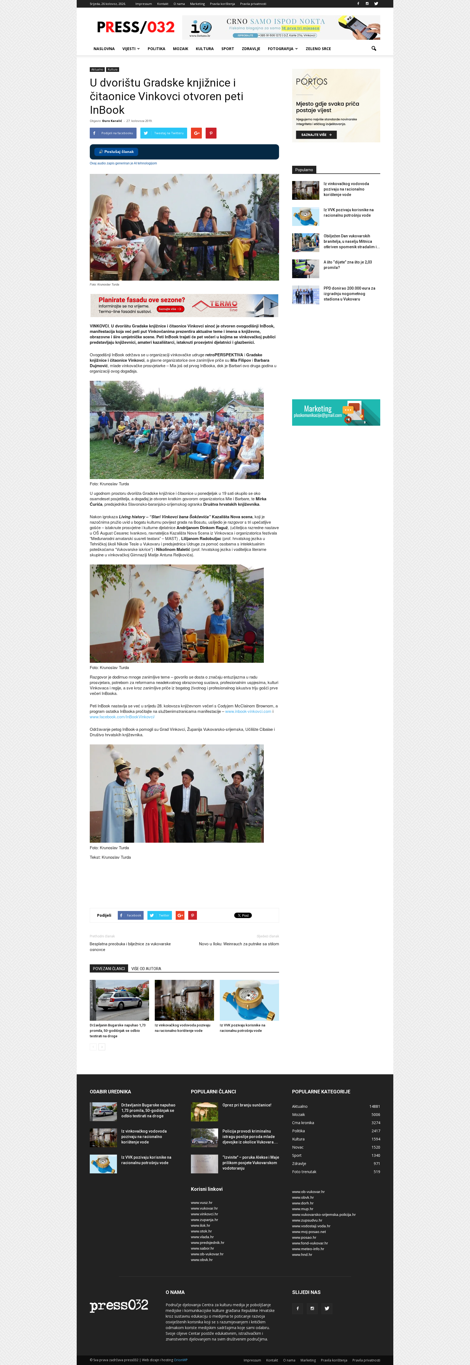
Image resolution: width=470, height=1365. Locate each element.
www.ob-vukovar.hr (207, 1254)
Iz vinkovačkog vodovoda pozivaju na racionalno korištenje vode (346, 189)
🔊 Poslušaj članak (116, 152)
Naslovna (104, 48)
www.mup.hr (302, 1209)
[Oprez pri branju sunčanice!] (204, 1111)
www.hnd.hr (302, 1254)
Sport (227, 48)
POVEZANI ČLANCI (109, 969)
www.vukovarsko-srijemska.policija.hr (324, 1214)
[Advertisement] (189, 884)
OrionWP (181, 1360)
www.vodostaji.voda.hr (311, 1226)
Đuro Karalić (112, 121)
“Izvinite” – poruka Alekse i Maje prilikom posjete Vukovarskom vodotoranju (250, 1162)
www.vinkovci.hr (204, 1214)
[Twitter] (376, 4)
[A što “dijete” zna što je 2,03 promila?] (305, 268)
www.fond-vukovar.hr (310, 1243)
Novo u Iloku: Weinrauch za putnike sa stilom (239, 943)
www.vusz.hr (201, 1202)
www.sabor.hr (202, 1248)
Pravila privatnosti (253, 4)
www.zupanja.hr (204, 1219)
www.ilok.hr (200, 1225)
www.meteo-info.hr (308, 1249)
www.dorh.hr (303, 1203)
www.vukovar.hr (204, 1208)
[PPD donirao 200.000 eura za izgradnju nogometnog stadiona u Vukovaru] (305, 295)
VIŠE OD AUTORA (146, 969)
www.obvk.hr (202, 1259)
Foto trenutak (304, 1171)
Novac (298, 1147)
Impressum (143, 4)
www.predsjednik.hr (207, 1242)
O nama (179, 4)
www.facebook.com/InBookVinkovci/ (122, 716)
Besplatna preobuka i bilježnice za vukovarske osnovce (130, 946)
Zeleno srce (318, 48)
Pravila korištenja (222, 4)
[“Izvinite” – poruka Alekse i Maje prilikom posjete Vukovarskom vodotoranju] (204, 1164)
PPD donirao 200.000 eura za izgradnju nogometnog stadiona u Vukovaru (349, 293)
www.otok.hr (201, 1231)
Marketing (197, 4)
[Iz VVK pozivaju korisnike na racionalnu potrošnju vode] (249, 1000)
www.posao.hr (304, 1237)
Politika (156, 48)
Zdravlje (251, 48)
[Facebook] (358, 4)
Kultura (205, 48)
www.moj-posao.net (309, 1231)
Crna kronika (303, 1122)
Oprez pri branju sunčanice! (246, 1105)
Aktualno (97, 69)
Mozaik (180, 48)
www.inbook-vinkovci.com (248, 711)
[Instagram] (367, 4)
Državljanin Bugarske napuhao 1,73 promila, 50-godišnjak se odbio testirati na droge (118, 1030)
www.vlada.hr (202, 1237)
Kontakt (162, 4)
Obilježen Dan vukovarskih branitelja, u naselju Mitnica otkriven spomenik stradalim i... (352, 241)
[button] (373, 48)
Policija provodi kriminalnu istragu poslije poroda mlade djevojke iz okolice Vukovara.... (250, 1136)
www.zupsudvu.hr (307, 1220)
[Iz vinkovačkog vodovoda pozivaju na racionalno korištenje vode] (184, 1000)
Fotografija (280, 48)
